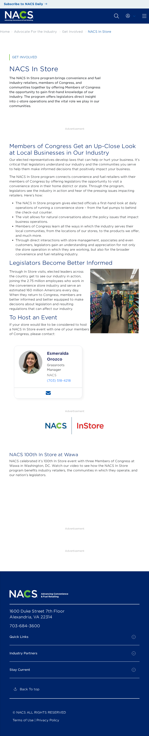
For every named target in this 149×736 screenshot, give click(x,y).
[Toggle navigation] (116, 16)
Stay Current (20, 670)
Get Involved (72, 31)
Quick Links (19, 637)
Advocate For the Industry (35, 31)
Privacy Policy (47, 720)
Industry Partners (23, 653)
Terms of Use (23, 720)
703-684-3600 (25, 626)
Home (5, 31)
